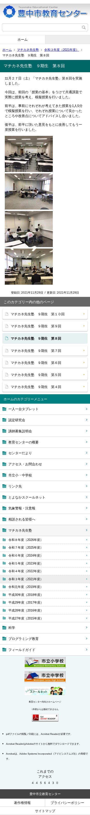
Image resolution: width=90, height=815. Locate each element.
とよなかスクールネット (26, 497)
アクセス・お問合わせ (25, 464)
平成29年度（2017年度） (25, 602)
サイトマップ (45, 811)
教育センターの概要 (23, 442)
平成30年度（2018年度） (25, 595)
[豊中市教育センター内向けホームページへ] (45, 694)
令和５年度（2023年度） (25, 563)
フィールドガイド (21, 650)
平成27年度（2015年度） (25, 618)
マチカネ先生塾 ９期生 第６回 (36, 363)
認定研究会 (16, 420)
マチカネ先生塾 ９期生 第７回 (36, 351)
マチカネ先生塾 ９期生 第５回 (36, 375)
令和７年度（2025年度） (25, 547)
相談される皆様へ (21, 519)
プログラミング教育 (23, 639)
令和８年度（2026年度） (25, 540)
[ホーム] (45, 12)
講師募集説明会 (20, 431)
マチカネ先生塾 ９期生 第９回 (36, 326)
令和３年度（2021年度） (61, 50)
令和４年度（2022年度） (25, 571)
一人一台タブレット (23, 409)
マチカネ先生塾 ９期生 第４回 (36, 387)
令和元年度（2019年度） (25, 587)
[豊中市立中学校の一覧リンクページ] (45, 682)
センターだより (20, 453)
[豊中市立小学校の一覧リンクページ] (45, 667)
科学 (11, 628)
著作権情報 (22, 803)
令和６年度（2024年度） (25, 555)
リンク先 (15, 486)
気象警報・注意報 (21, 508)
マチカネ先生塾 (28, 50)
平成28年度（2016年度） (25, 610)
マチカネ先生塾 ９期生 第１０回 (38, 314)
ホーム (23, 39)
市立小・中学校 (20, 475)
